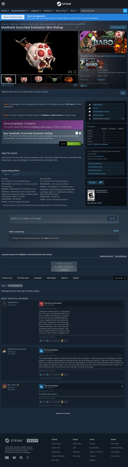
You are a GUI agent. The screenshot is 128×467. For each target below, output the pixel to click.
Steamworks (56, 452)
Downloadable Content (48, 24)
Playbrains (101, 80)
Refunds (93, 460)
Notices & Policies (96, 452)
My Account (115, 456)
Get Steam (115, 444)
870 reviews (11, 354)
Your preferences (121, 256)
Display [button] (75, 278)
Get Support (115, 452)
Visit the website (94, 163)
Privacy (92, 444)
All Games (4, 24)
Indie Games (14, 24)
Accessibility (94, 448)
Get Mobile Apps (117, 448)
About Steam (56, 444)
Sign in (4, 92)
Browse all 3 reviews (63, 413)
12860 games (12, 351)
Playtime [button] (64, 278)
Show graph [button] (119, 278)
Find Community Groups (96, 174)
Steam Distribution (58, 456)
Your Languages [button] (14, 285)
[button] (5, 11)
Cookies (93, 456)
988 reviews (11, 389)
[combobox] (101, 11)
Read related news (95, 170)
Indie (82, 85)
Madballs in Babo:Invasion (29, 24)
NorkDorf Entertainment (17, 349)
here (47, 238)
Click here (70, 104)
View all (116, 231)
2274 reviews (12, 305)
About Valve (77, 444)
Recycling (76, 456)
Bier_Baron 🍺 (13, 385)
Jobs (74, 448)
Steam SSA (56, 448)
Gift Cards (55, 460)
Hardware (76, 452)
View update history (95, 167)
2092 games (11, 387)
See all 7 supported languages (97, 144)
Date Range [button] (51, 278)
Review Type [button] (7, 278)
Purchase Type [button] (22, 278)
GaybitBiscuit (13, 302)
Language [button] (37, 278)
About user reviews (106, 256)
